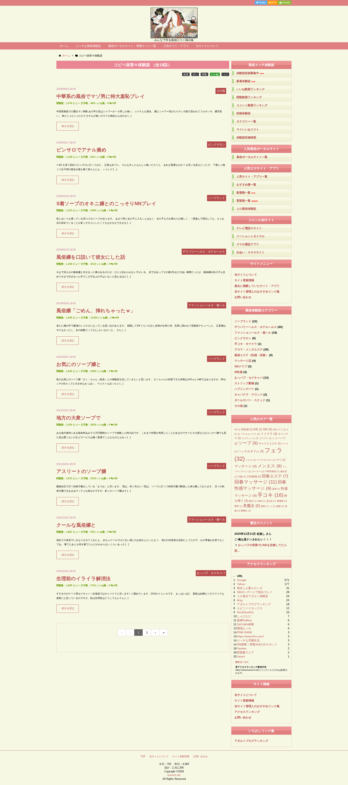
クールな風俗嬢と (76, 525)
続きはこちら (242, 662)
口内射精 (254, 476)
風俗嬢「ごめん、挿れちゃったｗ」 (95, 310)
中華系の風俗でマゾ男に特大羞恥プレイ (100, 96)
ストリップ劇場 (244, 383)
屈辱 (276, 489)
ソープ (248, 443)
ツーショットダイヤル (250, 236)
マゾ (280, 459)
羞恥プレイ (268, 506)
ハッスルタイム (251, 451)
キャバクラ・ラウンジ (248, 394)
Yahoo (241, 584)
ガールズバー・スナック (249, 400)
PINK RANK (244, 632)
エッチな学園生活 (248, 640)
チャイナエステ (270, 443)
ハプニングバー (244, 388)
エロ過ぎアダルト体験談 (252, 596)
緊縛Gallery (244, 620)
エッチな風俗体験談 (88, 45)
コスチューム (250, 438)
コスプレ (265, 438)
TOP (143, 756)
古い (195, 74)
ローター (258, 471)
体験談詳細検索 (246, 137)
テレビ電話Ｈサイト (249, 228)
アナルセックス (250, 434)
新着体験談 (245, 81)
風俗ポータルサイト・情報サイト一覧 (132, 45)
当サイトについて (207, 45)
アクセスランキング (247, 711)
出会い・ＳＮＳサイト (250, 252)
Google (241, 580)
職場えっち (244, 628)
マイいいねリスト (247, 129)
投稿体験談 (243, 113)
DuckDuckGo (245, 612)
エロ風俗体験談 (246, 208)
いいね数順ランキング (250, 89)
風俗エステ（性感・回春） (251, 355)
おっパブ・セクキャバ (248, 377)
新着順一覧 (245, 192)
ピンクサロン (242, 338)
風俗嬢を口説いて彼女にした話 (90, 257)
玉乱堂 (271, 501)
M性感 (238, 372)
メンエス (270, 466)
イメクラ (269, 433)
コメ (225, 74)
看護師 (282, 501)
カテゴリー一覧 (246, 121)
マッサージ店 (242, 360)
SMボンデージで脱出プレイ (254, 592)
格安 (253, 501)
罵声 (238, 506)
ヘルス (251, 460)
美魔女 (251, 506)
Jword (241, 656)
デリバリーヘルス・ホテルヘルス (255, 327)
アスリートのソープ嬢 (81, 471)
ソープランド (242, 321)
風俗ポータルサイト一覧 (251, 157)
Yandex (241, 648)
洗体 (261, 501)
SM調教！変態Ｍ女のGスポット (257, 644)
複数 (280, 506)
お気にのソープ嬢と (78, 364)
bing (239, 600)
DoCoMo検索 (245, 624)
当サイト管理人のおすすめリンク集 (257, 291)
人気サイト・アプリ (176, 45)
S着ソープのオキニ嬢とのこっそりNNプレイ (106, 203)
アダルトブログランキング (254, 604)
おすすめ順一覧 (246, 184)
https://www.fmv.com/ (250, 636)
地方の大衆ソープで (78, 417)
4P (237, 429)
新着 (185, 74)
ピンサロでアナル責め (81, 149)
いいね (215, 74)
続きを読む (68, 126)
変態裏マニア (245, 652)
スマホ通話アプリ (247, 244)
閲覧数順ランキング (249, 97)
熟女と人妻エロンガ (249, 588)
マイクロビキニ (266, 460)
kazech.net (174, 775)
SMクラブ (240, 366)
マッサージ (245, 466)
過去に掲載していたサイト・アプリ (257, 285)
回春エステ (275, 476)
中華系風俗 (272, 471)
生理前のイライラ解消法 (83, 578)
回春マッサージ (255, 481)
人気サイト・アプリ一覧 (251, 176)
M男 (257, 429)
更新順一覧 (247, 200)
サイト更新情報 (244, 280)
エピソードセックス (249, 608)
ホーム (64, 45)
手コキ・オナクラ (245, 343)
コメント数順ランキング (251, 105)
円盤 (242, 476)
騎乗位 (246, 510)
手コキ (270, 495)
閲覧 (204, 74)
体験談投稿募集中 (250, 73)
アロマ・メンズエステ (248, 349)
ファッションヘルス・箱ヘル (252, 332)
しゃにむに (244, 616)
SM (267, 429)
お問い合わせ (242, 297)
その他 (238, 405)
